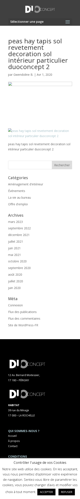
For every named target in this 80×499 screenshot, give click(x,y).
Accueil (12, 436)
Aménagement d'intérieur (25, 184)
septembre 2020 (19, 268)
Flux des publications (22, 312)
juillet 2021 (15, 241)
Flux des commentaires (24, 318)
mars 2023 (15, 222)
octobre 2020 (17, 261)
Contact (12, 446)
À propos (14, 441)
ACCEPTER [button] (46, 492)
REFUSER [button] (66, 492)
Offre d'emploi (18, 204)
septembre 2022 (19, 228)
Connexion (15, 305)
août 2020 (15, 274)
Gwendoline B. (23, 75)
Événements (16, 191)
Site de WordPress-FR (23, 325)
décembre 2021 (19, 235)
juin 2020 (14, 288)
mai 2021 (14, 255)
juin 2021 (14, 248)
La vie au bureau (19, 197)
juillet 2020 (15, 281)
